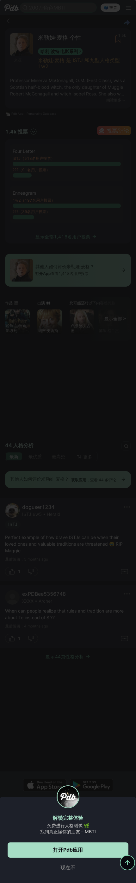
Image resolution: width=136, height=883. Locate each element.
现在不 (68, 867)
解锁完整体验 (68, 818)
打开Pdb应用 (68, 850)
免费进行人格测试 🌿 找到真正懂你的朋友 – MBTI (68, 828)
